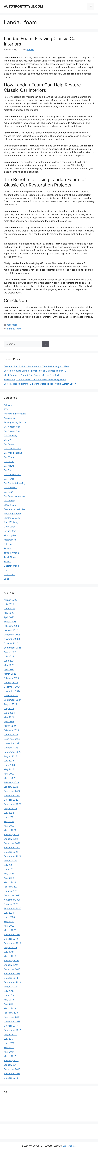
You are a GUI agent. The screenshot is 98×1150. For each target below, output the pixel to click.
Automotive (10, 418)
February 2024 (11, 730)
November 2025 (12, 639)
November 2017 (12, 1021)
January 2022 (11, 839)
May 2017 (9, 1047)
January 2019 (11, 965)
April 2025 (9, 669)
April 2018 (9, 1004)
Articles (8, 405)
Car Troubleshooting (14, 496)
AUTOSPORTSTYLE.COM (23, 6)
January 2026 (11, 630)
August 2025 (10, 652)
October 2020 (11, 904)
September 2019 (12, 943)
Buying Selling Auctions (16, 422)
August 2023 (10, 756)
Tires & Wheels (11, 552)
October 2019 (11, 939)
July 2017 (9, 1039)
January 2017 (11, 1065)
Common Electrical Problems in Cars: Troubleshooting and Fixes (36, 366)
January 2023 (11, 786)
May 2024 (9, 717)
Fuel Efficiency (11, 522)
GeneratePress (69, 1146)
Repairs (7, 548)
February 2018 (11, 1012)
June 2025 (9, 660)
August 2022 (10, 808)
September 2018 (12, 982)
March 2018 (10, 1008)
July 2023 (9, 760)
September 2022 (12, 804)
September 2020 (12, 908)
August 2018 (10, 986)
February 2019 (11, 960)
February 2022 (11, 834)
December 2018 (12, 969)
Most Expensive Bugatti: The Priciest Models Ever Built (32, 375)
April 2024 (9, 721)
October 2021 (11, 852)
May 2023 (9, 769)
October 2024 (11, 695)
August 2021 (10, 860)
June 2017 (9, 1043)
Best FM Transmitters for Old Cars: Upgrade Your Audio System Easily (40, 384)
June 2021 (9, 869)
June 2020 (9, 917)
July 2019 (9, 952)
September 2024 (12, 700)
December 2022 (12, 791)
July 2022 (9, 813)
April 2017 (9, 1052)
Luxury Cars (10, 531)
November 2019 (12, 934)
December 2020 (12, 895)
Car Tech (8, 492)
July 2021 (9, 865)
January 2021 (11, 891)
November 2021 (12, 847)
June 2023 (9, 765)
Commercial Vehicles (14, 509)
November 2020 (12, 899)
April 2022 (9, 826)
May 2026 (9, 613)
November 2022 (12, 795)
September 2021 (12, 856)
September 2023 (12, 752)
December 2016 (12, 1069)
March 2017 (10, 1056)
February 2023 (11, 782)
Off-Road (8, 544)
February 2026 (11, 626)
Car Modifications (13, 453)
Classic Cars (10, 505)
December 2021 (12, 843)
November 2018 (12, 973)
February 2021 (11, 886)
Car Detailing (10, 435)
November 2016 (12, 1073)
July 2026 (9, 604)
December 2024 (12, 687)
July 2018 (9, 991)
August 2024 (10, 704)
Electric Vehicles (12, 518)
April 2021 (9, 878)
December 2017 (12, 1017)
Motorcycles (10, 535)
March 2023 (10, 778)
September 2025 (12, 647)
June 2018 (9, 995)
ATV (6, 409)
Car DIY (7, 440)
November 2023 (12, 743)
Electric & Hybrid (12, 513)
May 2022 (9, 821)
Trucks (7, 561)
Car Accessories (12, 426)
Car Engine (9, 444)
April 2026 (9, 617)
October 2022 (11, 800)
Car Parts (12, 325)
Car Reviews (10, 487)
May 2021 (9, 873)
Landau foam (14, 328)
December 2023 (12, 739)
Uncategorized (11, 566)
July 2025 (9, 656)
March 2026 (10, 621)
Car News (9, 461)
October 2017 (11, 1025)
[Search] (45, 344)
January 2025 (11, 682)
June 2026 (9, 608)
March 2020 (10, 930)
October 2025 (11, 643)
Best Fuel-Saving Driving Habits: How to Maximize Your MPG (35, 370)
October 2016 (11, 1078)
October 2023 (11, 747)
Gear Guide (10, 526)
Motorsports (10, 539)
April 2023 (9, 773)
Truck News (10, 557)
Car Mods (9, 457)
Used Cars (9, 574)
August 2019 (10, 947)
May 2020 (9, 921)
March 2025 (10, 674)
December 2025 (12, 634)
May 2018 (9, 999)
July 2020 (9, 913)
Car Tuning (9, 500)
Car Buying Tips (12, 431)
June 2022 (9, 817)
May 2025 (9, 665)
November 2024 (12, 691)
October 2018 (11, 978)
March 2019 (10, 956)
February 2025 (11, 678)
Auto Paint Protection (15, 413)
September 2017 (12, 1030)
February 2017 (11, 1060)
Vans (6, 579)
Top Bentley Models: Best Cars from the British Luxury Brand (35, 379)
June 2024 (9, 713)
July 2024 (9, 708)
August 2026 (10, 600)
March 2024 (10, 726)
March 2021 (10, 882)
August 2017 (10, 1034)
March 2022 (10, 830)
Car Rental (9, 479)
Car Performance (12, 474)
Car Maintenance (12, 448)
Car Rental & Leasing (14, 483)
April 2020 (9, 926)
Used (6, 570)
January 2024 (11, 734)
